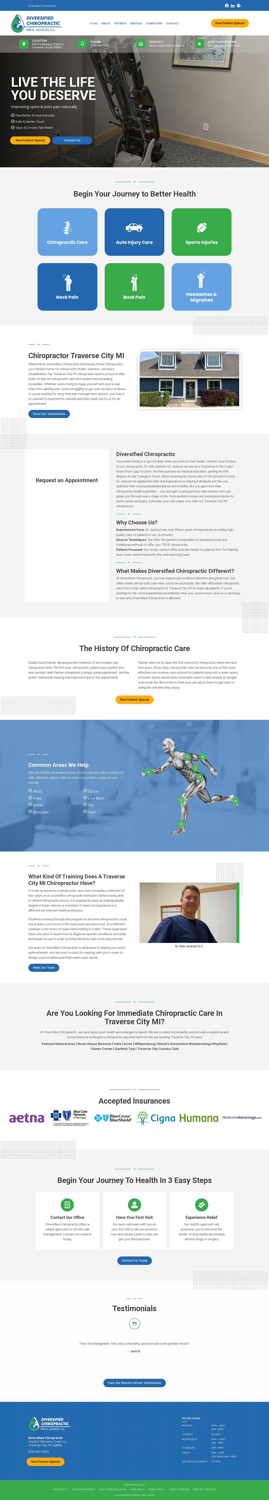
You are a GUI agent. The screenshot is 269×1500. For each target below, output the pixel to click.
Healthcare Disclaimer (112, 1489)
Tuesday (187, 1434)
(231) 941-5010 (38, 1451)
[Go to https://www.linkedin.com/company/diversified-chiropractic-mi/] (233, 6)
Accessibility (60, 1489)
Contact (172, 23)
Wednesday (190, 1439)
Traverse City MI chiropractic (73, 374)
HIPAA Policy (137, 1489)
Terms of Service (179, 1489)
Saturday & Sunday (195, 1461)
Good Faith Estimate (204, 1489)
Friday (186, 1452)
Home (94, 23)
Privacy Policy (156, 1489)
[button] (49, 414)
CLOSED (216, 1434)
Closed (216, 1461)
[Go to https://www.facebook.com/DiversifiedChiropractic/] (227, 6)
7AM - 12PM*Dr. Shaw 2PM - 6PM (223, 1454)
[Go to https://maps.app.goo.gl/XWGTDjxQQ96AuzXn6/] (239, 6)
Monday (187, 1425)
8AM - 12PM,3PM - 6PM (218, 1427)
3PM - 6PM (217, 1447)
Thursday (188, 1447)
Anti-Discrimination (83, 1489)
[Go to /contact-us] (67, 1220)
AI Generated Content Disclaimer (134, 1495)
